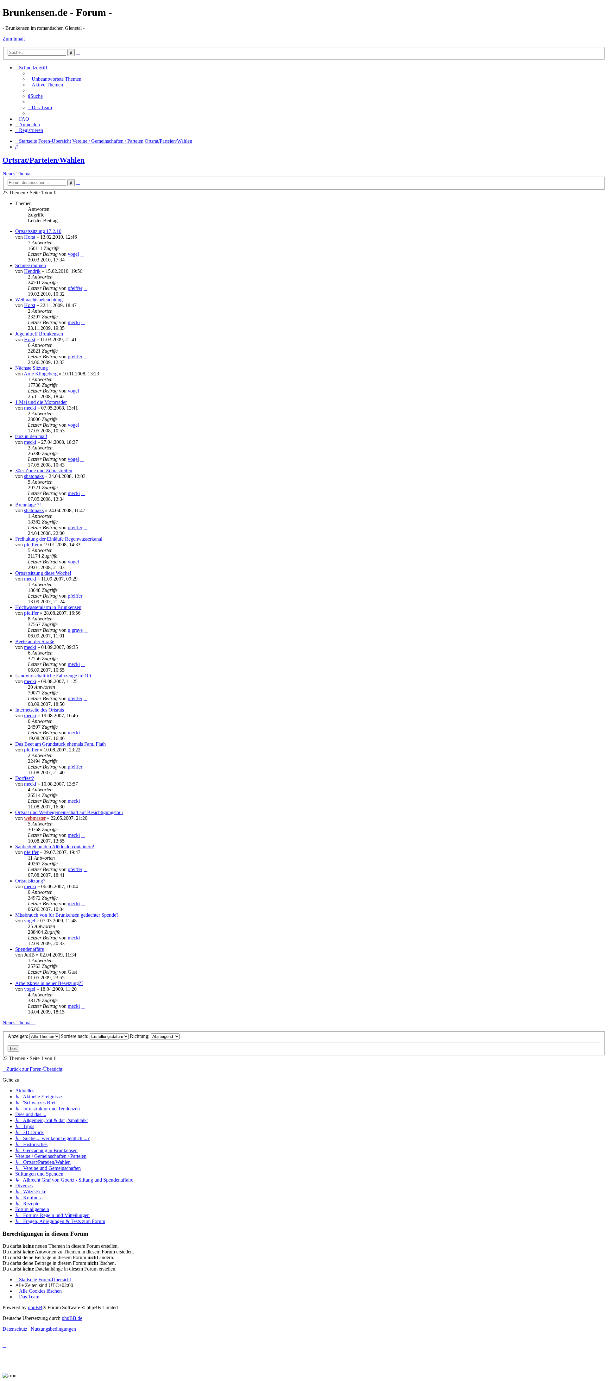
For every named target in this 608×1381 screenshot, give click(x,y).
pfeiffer (75, 288)
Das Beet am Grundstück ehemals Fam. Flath (60, 744)
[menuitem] (54, 79)
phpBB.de (72, 1318)
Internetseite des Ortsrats (39, 709)
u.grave (75, 630)
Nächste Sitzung (31, 368)
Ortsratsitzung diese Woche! (43, 573)
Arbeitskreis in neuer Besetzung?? (49, 983)
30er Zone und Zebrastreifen (43, 470)
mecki (74, 322)
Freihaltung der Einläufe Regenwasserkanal (58, 539)
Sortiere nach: (75, 1036)
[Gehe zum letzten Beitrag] (82, 254)
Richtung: (140, 1036)
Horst (29, 237)
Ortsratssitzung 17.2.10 (38, 231)
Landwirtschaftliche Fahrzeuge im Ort (53, 675)
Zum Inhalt (14, 38)
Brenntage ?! (28, 504)
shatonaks (34, 476)
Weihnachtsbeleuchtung (39, 299)
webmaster (35, 818)
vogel (73, 254)
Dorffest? (24, 778)
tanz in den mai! (31, 436)
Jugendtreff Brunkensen (39, 333)
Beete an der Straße (34, 641)
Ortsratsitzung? (30, 880)
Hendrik (32, 271)
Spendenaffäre (29, 949)
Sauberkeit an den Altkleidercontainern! (54, 846)
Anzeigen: (18, 1036)
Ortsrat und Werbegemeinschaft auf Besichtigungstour (69, 812)
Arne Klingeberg (41, 373)
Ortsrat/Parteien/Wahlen (44, 160)
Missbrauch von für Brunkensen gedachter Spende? (66, 915)
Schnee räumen (30, 265)
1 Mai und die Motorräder (41, 402)
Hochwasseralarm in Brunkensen (48, 607)
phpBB (35, 1307)
